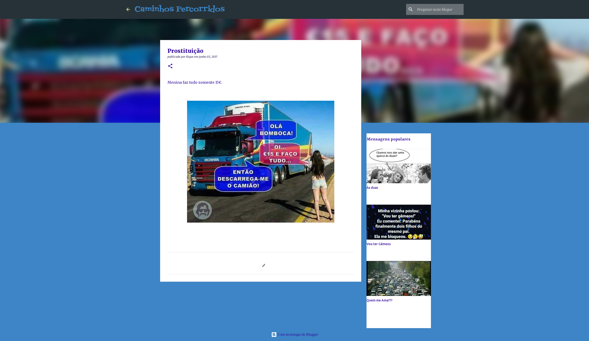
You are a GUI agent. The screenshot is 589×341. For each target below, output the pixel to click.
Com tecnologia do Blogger (297, 334)
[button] (170, 66)
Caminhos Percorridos (180, 9)
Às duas (372, 187)
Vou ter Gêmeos (379, 244)
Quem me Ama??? (380, 300)
